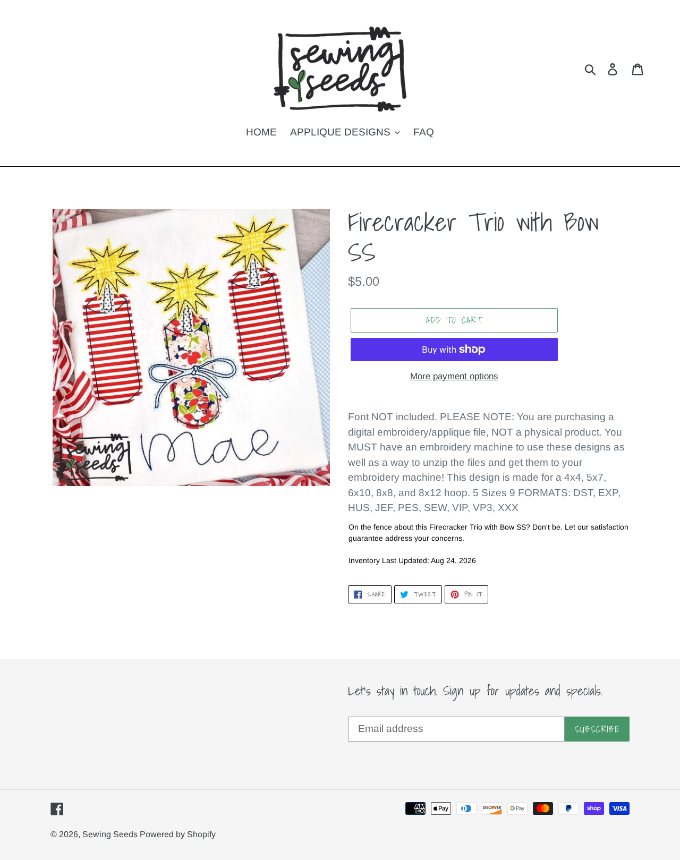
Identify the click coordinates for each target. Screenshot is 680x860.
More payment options (454, 376)
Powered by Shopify (178, 834)
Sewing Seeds (111, 834)
